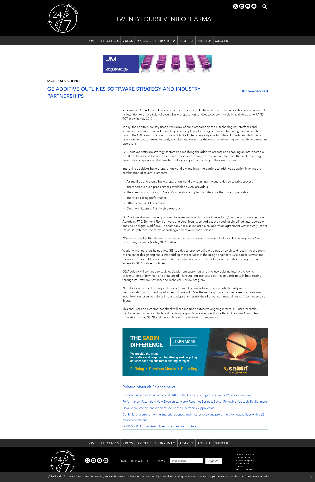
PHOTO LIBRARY (165, 41)
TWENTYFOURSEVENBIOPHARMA (163, 20)
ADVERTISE (187, 41)
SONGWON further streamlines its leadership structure (159, 426)
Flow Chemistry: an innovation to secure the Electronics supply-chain (168, 408)
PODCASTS (144, 41)
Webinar (240, 467)
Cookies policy (243, 458)
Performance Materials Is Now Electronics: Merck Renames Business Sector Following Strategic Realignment (194, 401)
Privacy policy (242, 464)
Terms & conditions (245, 455)
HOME (92, 41)
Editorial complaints (245, 461)
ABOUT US (204, 41)
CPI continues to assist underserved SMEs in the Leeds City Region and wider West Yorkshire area (187, 395)
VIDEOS (128, 41)
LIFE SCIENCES (109, 41)
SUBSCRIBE (222, 41)
